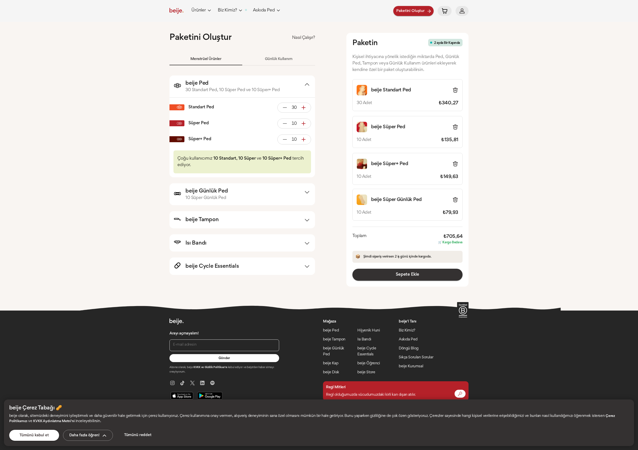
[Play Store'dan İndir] (209, 395)
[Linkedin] (202, 383)
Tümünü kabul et (34, 435)
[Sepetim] (445, 11)
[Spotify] (212, 383)
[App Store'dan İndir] (181, 395)
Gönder (224, 358)
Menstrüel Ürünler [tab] (206, 59)
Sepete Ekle (407, 275)
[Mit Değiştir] (460, 394)
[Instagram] (172, 383)
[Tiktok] (182, 383)
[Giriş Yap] (462, 11)
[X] (192, 383)
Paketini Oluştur (410, 11)
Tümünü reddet (138, 435)
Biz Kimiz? (227, 10)
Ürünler (198, 10)
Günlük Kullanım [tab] (279, 59)
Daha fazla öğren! (84, 435)
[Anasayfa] (176, 11)
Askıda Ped (264, 10)
